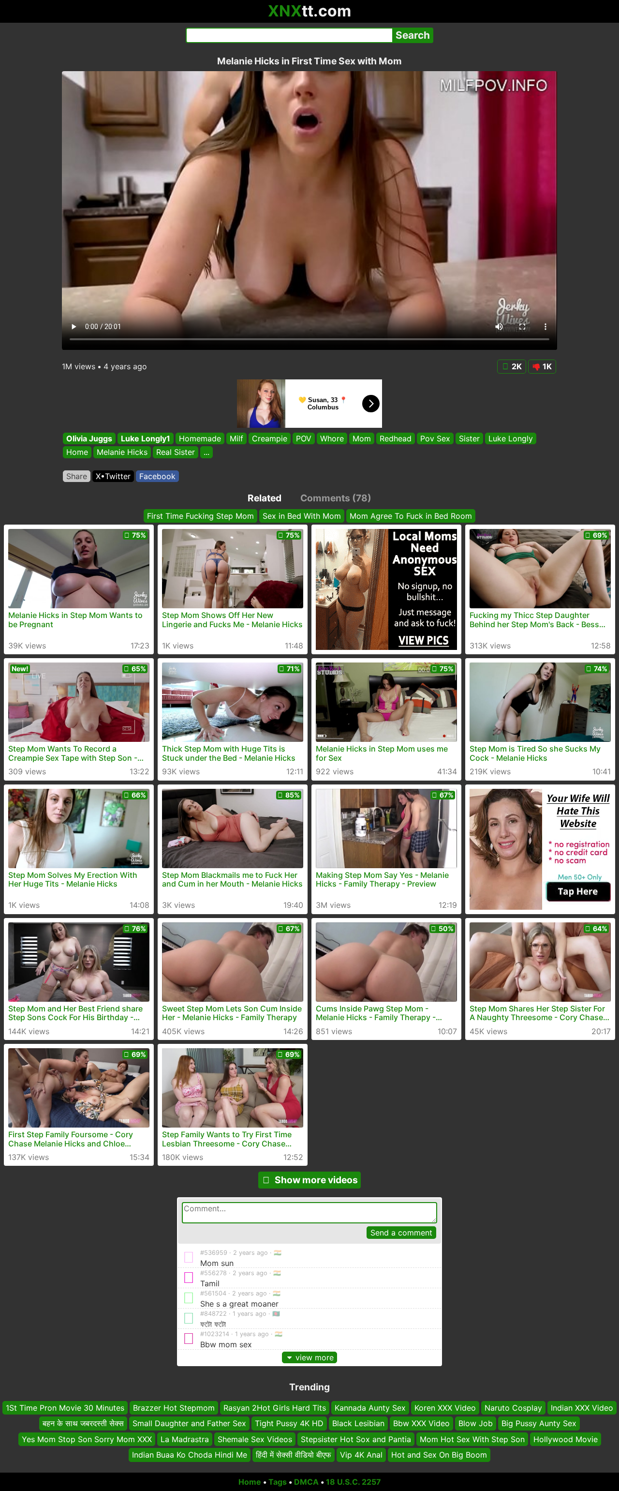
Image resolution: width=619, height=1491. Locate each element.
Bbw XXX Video (421, 1423)
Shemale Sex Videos (255, 1439)
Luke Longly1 (145, 438)
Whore (332, 438)
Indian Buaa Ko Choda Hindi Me (189, 1455)
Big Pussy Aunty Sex (538, 1423)
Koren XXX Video (445, 1408)
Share (76, 476)
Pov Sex (435, 438)
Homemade (200, 438)
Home (77, 452)
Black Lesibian (358, 1423)
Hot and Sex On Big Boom (439, 1455)
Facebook (157, 476)
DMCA (306, 1481)
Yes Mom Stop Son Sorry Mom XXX (87, 1439)
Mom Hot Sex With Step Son (472, 1439)
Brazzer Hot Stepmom (174, 1408)
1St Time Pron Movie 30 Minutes (65, 1408)
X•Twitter (113, 476)
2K (517, 366)
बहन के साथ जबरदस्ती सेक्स (83, 1423)
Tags (277, 1481)
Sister (469, 438)
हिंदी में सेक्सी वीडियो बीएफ (293, 1455)
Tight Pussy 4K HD (289, 1423)
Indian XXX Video (582, 1408)
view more (314, 1357)
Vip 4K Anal (361, 1455)
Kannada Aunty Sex (370, 1408)
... (206, 452)
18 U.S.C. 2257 (353, 1481)
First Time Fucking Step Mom (200, 516)
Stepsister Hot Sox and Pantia (356, 1439)
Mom (362, 438)
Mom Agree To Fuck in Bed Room (411, 516)
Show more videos (316, 1180)
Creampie (269, 438)
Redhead (396, 438)
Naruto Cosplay (513, 1408)
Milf (236, 438)
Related (264, 498)
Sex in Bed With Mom (302, 516)
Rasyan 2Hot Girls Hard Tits (274, 1408)
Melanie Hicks (122, 452)
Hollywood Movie (565, 1439)
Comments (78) (335, 498)
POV (303, 438)
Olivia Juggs (89, 438)
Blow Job (475, 1423)
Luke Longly (510, 438)
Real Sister (175, 452)
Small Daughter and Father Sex (189, 1423)
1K (547, 366)
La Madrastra (185, 1439)
